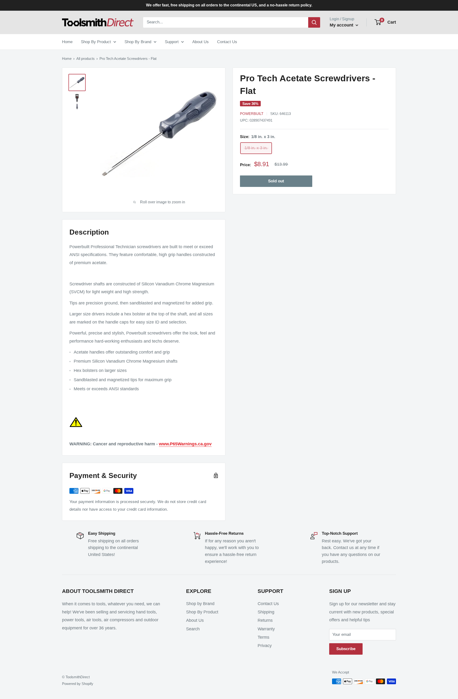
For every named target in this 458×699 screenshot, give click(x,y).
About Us (200, 41)
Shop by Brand (200, 603)
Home (67, 41)
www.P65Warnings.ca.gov (185, 444)
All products (85, 59)
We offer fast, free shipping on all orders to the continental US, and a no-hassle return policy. (229, 5)
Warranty (266, 629)
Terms (263, 637)
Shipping (266, 612)
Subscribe (345, 649)
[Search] (314, 22)
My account (342, 25)
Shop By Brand (138, 41)
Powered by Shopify (77, 684)
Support (172, 41)
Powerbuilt (251, 114)
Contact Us (227, 41)
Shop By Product (96, 41)
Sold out (276, 181)
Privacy (265, 645)
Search (193, 629)
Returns (265, 620)
